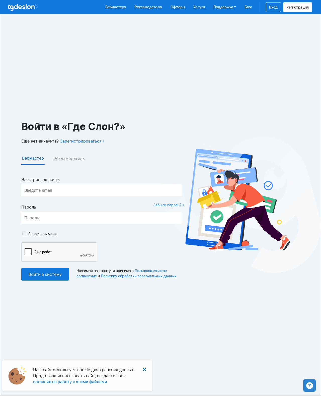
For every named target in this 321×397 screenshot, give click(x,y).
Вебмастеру (115, 7)
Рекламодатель (69, 158)
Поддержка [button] (223, 7)
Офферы (178, 7)
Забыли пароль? (167, 205)
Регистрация (297, 7)
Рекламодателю (148, 7)
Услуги (199, 7)
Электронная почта (40, 179)
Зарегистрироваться (81, 141)
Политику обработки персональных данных (139, 276)
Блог (248, 7)
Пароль (28, 207)
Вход (273, 7)
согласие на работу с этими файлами (70, 381)
